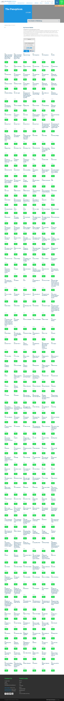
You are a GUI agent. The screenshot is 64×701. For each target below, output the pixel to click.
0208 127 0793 (13, 689)
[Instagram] (8, 694)
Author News (49, 1)
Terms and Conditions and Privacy (24, 693)
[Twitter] (10, 694)
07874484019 (14, 690)
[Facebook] (5, 694)
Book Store (6, 25)
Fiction (9, 25)
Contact (20, 682)
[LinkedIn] (12, 694)
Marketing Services (22, 690)
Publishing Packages (22, 688)
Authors (20, 687)
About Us (42, 1)
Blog (45, 1)
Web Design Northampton (50, 699)
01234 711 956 (12, 687)
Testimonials (21, 685)
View (6, 62)
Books (52, 1)
